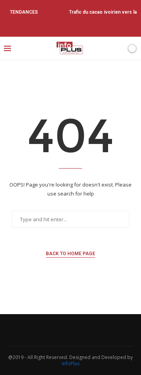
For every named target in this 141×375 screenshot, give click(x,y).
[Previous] (51, 12)
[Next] (61, 12)
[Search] (119, 48)
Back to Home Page (70, 253)
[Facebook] (49, 25)
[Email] (92, 25)
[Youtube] (81, 25)
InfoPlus (71, 363)
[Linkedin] (70, 25)
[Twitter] (60, 25)
